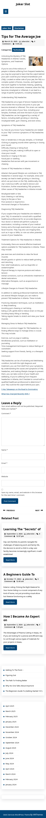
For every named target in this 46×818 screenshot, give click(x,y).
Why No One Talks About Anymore (20, 685)
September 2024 (12, 742)
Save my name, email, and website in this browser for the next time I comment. (21, 493)
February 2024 (12, 779)
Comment (6, 413)
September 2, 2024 (14, 534)
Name (4, 450)
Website (4, 476)
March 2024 (10, 774)
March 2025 (10, 711)
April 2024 (10, 769)
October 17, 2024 (14, 579)
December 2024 (12, 727)
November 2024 (12, 732)
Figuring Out (11, 675)
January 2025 (11, 721)
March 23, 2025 (11, 41)
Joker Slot (23, 4)
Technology (18, 50)
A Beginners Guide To (19, 574)
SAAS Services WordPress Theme (16, 814)
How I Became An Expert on (21, 618)
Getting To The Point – (14, 670)
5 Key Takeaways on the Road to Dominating (19, 389)
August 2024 (11, 748)
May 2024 (10, 763)
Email (4, 463)
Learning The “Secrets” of (22, 529)
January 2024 (11, 784)
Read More (11, 561)
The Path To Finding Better (16, 680)
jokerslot (25, 41)
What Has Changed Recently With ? (15, 394)
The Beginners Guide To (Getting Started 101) (24, 691)
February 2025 (12, 716)
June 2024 (10, 758)
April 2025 (10, 706)
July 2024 (9, 753)
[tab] (5, 11)
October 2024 (11, 737)
